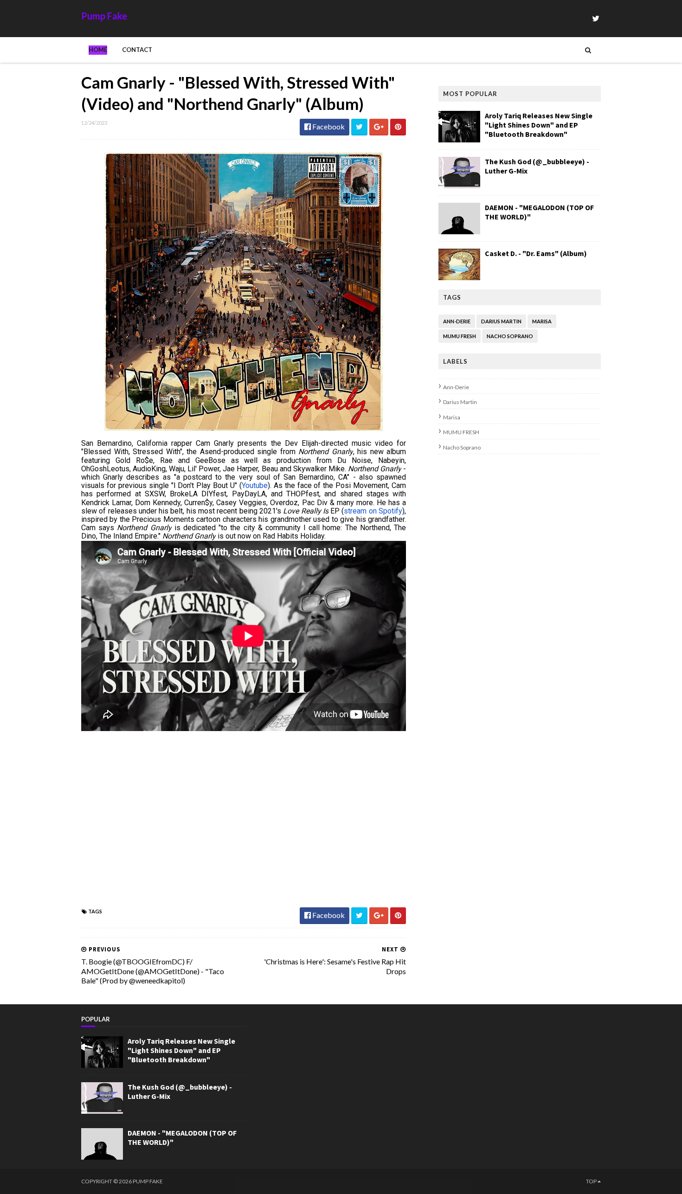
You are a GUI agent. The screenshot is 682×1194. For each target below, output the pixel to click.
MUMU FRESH (459, 336)
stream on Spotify (373, 511)
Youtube (255, 485)
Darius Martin (501, 321)
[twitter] (596, 18)
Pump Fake (104, 15)
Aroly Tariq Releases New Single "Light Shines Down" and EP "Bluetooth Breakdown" (538, 125)
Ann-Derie (456, 321)
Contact (137, 49)
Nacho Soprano (510, 336)
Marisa (542, 321)
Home (98, 49)
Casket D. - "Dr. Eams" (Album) (536, 253)
